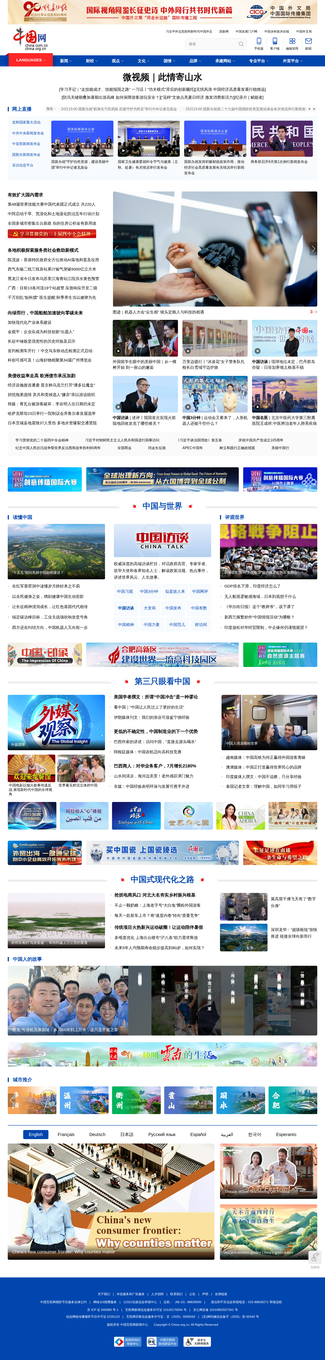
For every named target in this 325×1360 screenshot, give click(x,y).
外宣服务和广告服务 (131, 1294)
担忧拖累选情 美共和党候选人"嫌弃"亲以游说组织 (51, 394)
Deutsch (97, 1134)
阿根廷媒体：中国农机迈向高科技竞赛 (148, 752)
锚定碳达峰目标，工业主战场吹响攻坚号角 (50, 617)
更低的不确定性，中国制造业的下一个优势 (156, 731)
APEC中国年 (192, 448)
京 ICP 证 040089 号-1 (103, 1310)
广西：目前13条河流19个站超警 (36, 288)
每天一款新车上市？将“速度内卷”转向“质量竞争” (157, 915)
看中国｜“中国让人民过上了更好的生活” (149, 707)
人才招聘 (157, 1294)
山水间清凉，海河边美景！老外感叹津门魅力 (153, 776)
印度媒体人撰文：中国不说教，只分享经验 (264, 777)
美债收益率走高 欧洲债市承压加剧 (41, 375)
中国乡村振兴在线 (276, 31)
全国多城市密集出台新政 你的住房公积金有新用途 (52, 223)
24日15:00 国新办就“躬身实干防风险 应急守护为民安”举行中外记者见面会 (119, 109)
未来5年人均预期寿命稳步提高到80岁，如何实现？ (160, 948)
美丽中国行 (280, 448)
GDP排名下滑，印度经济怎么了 (252, 586)
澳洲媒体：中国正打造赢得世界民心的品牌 (264, 767)
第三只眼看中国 (162, 681)
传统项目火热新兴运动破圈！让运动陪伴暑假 (159, 927)
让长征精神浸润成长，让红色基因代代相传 (50, 607)
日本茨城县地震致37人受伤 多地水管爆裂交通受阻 (52, 423)
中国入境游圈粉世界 (242, 743)
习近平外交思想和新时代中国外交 (189, 31)
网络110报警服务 (105, 1302)
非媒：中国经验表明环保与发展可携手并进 (151, 786)
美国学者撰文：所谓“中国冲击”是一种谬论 (156, 696)
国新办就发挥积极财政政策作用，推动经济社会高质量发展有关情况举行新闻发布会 (214, 167)
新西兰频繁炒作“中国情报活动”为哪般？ (259, 617)
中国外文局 (304, 31)
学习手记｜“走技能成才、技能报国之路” (95, 89)
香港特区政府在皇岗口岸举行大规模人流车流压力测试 (160, 312)
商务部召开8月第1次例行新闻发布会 (279, 162)
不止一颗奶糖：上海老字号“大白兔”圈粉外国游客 (158, 905)
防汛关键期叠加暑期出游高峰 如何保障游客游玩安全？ (111, 97)
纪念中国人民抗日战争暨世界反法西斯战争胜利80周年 (58, 448)
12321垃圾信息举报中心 (140, 1302)
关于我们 (104, 1294)
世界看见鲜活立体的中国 (78, 785)
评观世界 (235, 517)
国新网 (224, 31)
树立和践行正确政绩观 (237, 448)
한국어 (254, 1134)
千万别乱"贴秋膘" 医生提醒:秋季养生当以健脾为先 (52, 297)
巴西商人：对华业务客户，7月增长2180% (155, 765)
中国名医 (260, 417)
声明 (205, 1294)
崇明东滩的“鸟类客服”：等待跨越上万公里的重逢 (49, 943)
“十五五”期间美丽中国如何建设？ (38, 572)
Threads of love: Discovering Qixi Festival (257, 1192)
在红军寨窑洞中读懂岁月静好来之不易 (46, 586)
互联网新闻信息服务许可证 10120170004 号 (156, 1310)
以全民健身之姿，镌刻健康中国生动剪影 (48, 596)
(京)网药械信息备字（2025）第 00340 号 (230, 1316)
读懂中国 (22, 517)
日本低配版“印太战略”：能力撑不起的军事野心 (260, 572)
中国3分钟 (191, 417)
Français (66, 1134)
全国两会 (124, 448)
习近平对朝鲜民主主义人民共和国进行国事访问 (122, 440)
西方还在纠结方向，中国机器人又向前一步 (50, 627)
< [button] (309, 109)
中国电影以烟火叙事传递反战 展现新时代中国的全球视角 (30, 789)
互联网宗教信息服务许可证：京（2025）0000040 (160, 1316)
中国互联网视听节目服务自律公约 (63, 1302)
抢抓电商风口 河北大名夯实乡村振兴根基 (155, 894)
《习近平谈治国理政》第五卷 (199, 440)
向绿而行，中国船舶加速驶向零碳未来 (45, 312)
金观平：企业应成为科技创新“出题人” (41, 332)
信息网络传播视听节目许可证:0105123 (93, 1316)
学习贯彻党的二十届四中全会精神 (42, 440)
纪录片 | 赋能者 (248, 97)
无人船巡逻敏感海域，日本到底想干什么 (260, 596)
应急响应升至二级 (81, 288)
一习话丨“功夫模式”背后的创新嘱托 (163, 89)
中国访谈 (260, 361)
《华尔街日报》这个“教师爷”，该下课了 (259, 607)
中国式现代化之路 (162, 879)
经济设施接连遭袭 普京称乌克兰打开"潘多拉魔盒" (51, 385)
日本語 (127, 1134)
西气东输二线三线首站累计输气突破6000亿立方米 (52, 269)
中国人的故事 (27, 959)
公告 (192, 1294)
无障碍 (315, 1267)
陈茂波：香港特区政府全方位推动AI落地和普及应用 (53, 260)
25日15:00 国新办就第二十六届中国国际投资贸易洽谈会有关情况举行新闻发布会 (249, 109)
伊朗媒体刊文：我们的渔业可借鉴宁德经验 (151, 717)
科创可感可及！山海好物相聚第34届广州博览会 (50, 360)
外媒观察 (18, 744)
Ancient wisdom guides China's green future (258, 1252)
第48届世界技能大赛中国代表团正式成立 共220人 (52, 204)
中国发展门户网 (246, 31)
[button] (313, 248)
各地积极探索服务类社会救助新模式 (43, 250)
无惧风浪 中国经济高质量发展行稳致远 (230, 89)
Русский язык (162, 1134)
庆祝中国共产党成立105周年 (261, 440)
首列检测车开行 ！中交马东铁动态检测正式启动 (50, 351)
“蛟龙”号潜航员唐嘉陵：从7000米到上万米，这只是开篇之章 (64, 1030)
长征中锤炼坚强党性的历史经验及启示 (41, 341)
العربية (227, 1134)
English (36, 1134)
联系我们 (176, 1294)
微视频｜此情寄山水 (162, 77)
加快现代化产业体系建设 (30, 322)
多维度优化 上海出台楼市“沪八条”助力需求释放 (156, 937)
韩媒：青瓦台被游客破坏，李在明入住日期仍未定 (51, 404)
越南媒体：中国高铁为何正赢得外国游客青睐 (266, 757)
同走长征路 (157, 448)
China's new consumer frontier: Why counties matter (63, 1251)
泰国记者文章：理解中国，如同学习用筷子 (264, 786)
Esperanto (286, 1134)
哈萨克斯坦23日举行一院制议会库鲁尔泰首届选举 (52, 413)
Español (198, 1134)
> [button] (314, 109)
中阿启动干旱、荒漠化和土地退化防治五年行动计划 (53, 214)
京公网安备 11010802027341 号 (215, 1310)
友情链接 (221, 1294)
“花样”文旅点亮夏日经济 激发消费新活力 (197, 97)
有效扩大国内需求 (25, 194)
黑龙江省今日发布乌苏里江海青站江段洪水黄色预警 (53, 278)
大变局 (150, 608)
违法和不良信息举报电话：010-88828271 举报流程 (246, 1302)
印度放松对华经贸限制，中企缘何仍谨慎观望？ (266, 627)
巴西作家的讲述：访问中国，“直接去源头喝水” (155, 742)
